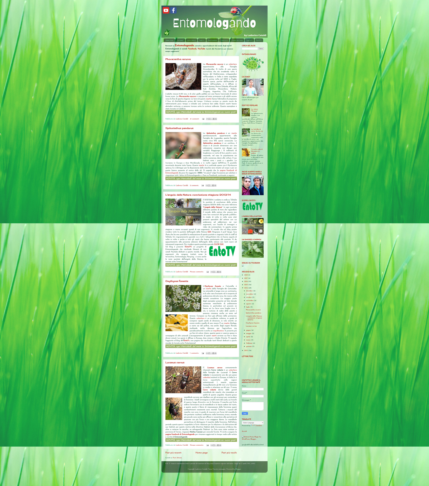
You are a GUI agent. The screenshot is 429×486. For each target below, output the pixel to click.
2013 (246, 350)
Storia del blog (237, 40)
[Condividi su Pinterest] (216, 119)
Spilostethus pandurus (179, 128)
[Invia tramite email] (207, 119)
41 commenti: (195, 119)
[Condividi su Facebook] (214, 119)
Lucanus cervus (174, 362)
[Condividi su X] (211, 119)
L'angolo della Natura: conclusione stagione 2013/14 (198, 194)
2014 (246, 288)
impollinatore (218, 331)
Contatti (249, 40)
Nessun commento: (197, 272)
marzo (248, 340)
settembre (250, 300)
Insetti (201, 40)
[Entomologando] (243, 266)
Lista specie (191, 40)
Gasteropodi (212, 40)
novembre (250, 294)
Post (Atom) (177, 458)
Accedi (244, 431)
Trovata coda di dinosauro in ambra (257, 151)
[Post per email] (203, 119)
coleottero (233, 64)
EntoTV (259, 40)
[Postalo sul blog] (209, 119)
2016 (246, 281)
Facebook (192, 49)
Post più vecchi (229, 453)
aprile (248, 337)
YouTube (201, 49)
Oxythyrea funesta (176, 281)
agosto (249, 304)
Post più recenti (173, 453)
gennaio (249, 346)
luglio (248, 307)
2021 (246, 275)
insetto (209, 99)
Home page (169, 40)
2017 (246, 278)
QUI (209, 232)
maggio (249, 333)
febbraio (249, 343)
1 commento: (194, 353)
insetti (214, 336)
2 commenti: (194, 185)
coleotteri (207, 377)
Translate (258, 425)
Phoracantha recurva (178, 59)
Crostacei (224, 40)
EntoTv (186, 341)
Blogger (238, 469)
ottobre (249, 297)
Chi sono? (180, 40)
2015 (246, 285)
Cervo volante (209, 390)
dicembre (249, 291)
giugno (248, 330)
